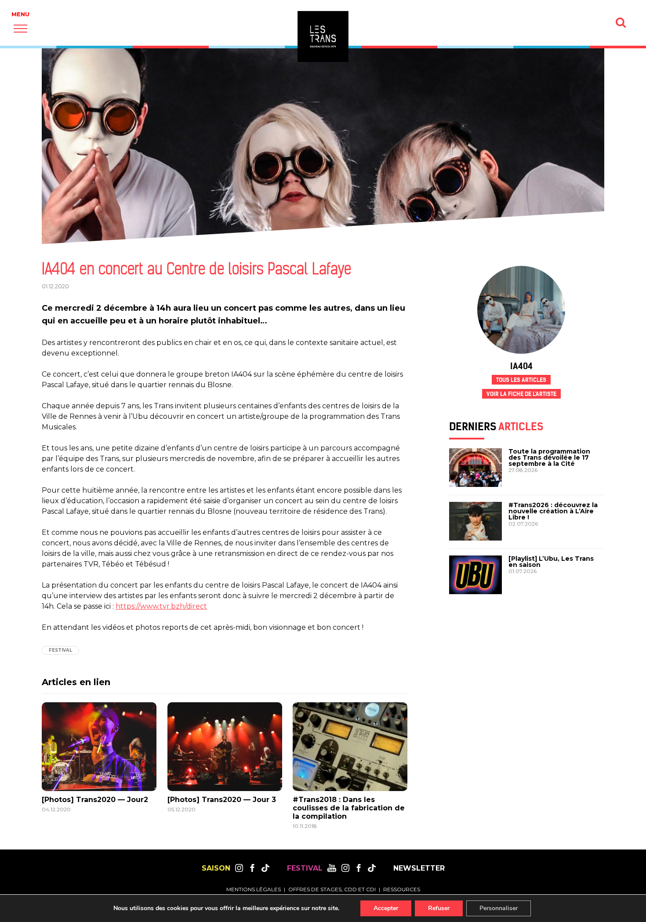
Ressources (401, 889)
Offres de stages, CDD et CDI (332, 889)
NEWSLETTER (419, 868)
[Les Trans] (323, 36)
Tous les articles (521, 380)
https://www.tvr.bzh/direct (161, 606)
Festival (60, 650)
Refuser (439, 908)
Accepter (386, 908)
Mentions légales (253, 889)
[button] (20, 28)
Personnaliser (498, 908)
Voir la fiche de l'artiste (521, 394)
